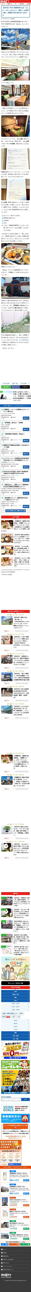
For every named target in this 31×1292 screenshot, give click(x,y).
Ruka (10, 574)
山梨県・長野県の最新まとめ (9, 1013)
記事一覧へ (15, 383)
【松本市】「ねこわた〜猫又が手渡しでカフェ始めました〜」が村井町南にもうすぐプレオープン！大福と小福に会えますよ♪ (21, 913)
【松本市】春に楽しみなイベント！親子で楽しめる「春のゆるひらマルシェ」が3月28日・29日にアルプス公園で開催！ (21, 950)
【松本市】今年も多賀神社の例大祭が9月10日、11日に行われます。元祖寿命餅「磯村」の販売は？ (21, 693)
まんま (3, 572)
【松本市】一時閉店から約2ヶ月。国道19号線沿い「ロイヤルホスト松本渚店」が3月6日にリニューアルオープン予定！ (22, 660)
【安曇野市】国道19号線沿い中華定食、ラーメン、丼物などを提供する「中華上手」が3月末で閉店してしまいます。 (21, 781)
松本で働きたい (9, 405)
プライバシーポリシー (8, 1266)
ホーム (4, 1249)
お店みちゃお (5, 574)
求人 (16, 4)
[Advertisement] (15, 593)
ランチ (7, 572)
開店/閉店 (22, 4)
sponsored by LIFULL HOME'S (20, 1167)
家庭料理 (12, 572)
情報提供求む (6, 1256)
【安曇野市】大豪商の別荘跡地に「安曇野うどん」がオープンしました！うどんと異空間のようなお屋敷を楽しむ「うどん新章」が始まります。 (21, 762)
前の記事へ (6, 383)
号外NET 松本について (8, 1269)
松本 (14, 1016)
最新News (9, 4)
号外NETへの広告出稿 (8, 1259)
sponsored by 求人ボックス (20, 405)
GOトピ (3, 4)
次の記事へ (24, 383)
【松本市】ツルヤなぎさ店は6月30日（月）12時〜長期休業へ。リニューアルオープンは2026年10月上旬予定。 (21, 710)
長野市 (6, 1016)
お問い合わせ (6, 1263)
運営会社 (5, 1252)
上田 (18, 1016)
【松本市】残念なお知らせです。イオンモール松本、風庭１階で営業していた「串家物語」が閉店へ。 (21, 831)
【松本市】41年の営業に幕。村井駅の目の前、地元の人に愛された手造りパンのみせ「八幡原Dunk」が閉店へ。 (22, 939)
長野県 (13, 18)
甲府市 (21, 1013)
